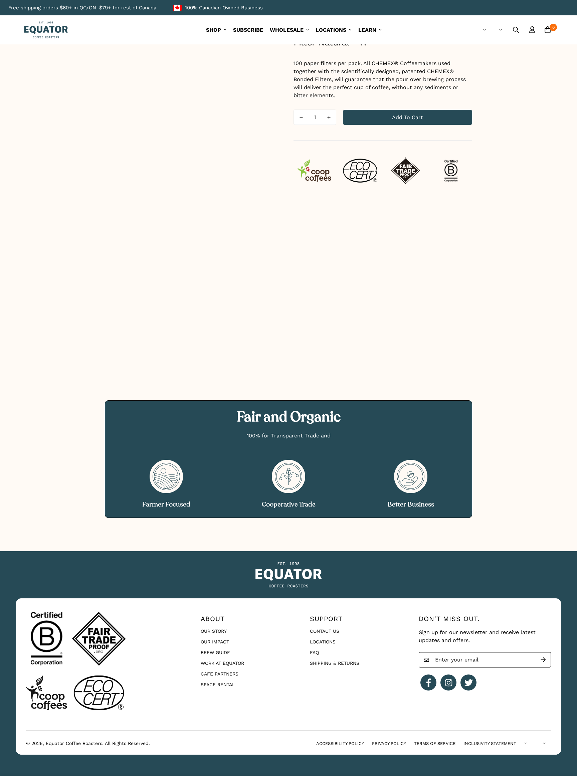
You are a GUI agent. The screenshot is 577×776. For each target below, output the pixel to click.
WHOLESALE (287, 30)
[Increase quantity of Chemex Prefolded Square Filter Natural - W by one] (329, 117)
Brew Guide (215, 652)
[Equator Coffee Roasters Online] (46, 29)
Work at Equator (222, 663)
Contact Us (324, 631)
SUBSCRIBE (248, 30)
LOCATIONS (331, 30)
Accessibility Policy (340, 743)
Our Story (214, 631)
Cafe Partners (219, 673)
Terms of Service (434, 743)
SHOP (213, 30)
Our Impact (215, 641)
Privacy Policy (389, 743)
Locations (323, 641)
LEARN (367, 30)
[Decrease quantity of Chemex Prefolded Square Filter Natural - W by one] (301, 117)
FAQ (314, 652)
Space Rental (218, 684)
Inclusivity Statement (489, 743)
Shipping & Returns (334, 663)
